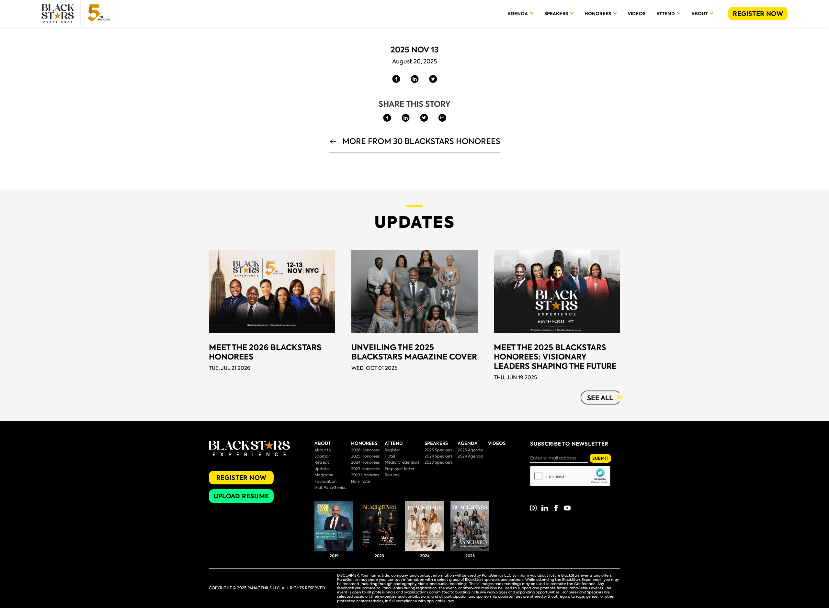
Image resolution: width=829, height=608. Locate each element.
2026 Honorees (365, 450)
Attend (665, 13)
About (699, 13)
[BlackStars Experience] (75, 13)
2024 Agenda (470, 456)
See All (600, 398)
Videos (636, 13)
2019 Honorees (365, 475)
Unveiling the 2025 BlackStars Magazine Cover (414, 352)
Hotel (390, 456)
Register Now (241, 477)
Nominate (360, 481)
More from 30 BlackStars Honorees (421, 142)
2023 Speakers (438, 462)
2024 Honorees (365, 462)
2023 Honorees (365, 468)
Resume (392, 475)
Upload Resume (241, 496)
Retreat (321, 462)
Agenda (517, 13)
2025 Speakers (438, 450)
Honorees (598, 13)
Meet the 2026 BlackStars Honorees (265, 352)
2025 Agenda (470, 450)
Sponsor (322, 456)
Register (392, 450)
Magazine (323, 475)
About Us (322, 450)
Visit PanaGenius (330, 487)
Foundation (325, 481)
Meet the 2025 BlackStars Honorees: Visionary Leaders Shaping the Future (555, 356)
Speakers (556, 13)
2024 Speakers (438, 456)
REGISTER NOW (758, 13)
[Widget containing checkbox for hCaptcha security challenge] (570, 476)
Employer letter (399, 468)
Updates (322, 468)
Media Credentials (402, 462)
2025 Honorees (365, 456)
